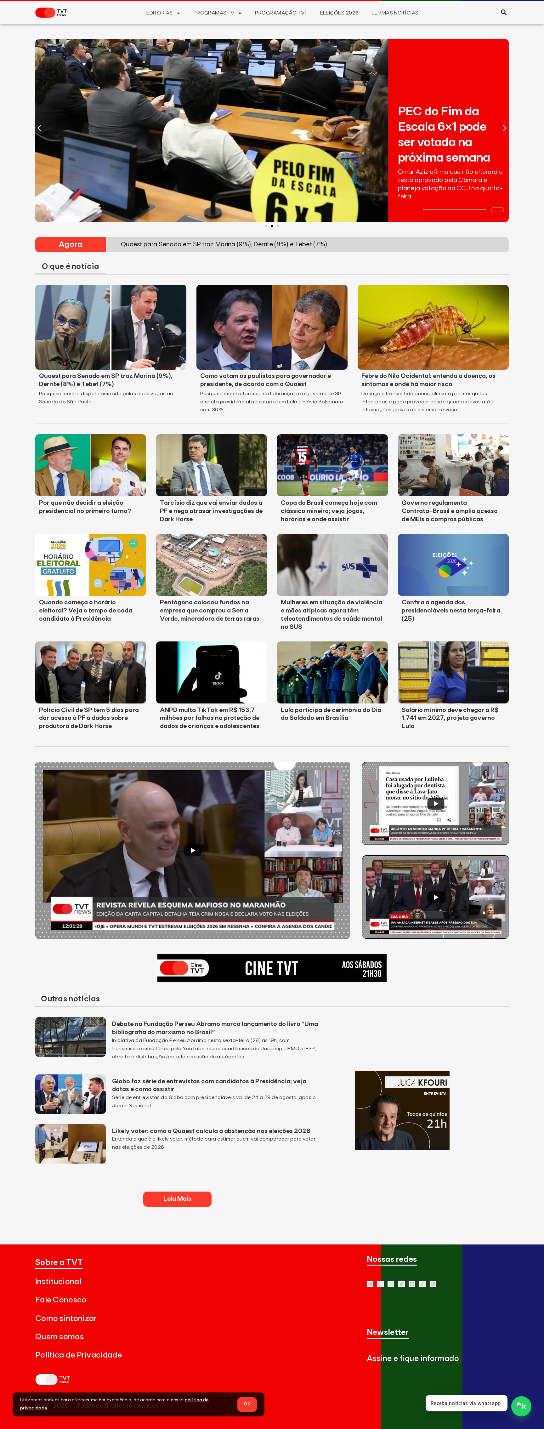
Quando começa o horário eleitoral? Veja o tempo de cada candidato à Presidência (85, 610)
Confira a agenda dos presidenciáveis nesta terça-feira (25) (451, 610)
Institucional (58, 1282)
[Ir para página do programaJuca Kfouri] (402, 1148)
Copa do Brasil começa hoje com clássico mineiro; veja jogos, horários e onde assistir (329, 511)
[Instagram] (391, 1284)
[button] (503, 12)
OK (247, 1404)
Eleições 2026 (339, 12)
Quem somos (59, 1337)
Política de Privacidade (78, 1355)
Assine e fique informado (413, 1359)
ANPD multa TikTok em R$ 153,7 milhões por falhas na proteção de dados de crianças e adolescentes (209, 718)
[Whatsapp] (380, 1284)
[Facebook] (412, 1284)
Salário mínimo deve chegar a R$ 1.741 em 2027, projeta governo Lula (450, 718)
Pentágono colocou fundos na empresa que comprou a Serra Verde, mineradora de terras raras (209, 610)
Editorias (159, 12)
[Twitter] (401, 1284)
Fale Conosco (61, 1300)
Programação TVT (281, 12)
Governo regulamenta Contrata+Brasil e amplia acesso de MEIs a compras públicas (450, 511)
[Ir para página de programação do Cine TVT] (272, 980)
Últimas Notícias (395, 12)
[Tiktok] (422, 1284)
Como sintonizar (66, 1319)
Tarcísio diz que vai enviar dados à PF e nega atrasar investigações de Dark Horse (211, 511)
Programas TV (214, 12)
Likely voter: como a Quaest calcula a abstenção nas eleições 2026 (211, 1131)
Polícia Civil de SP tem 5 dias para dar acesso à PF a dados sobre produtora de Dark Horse (89, 718)
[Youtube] (370, 1284)
